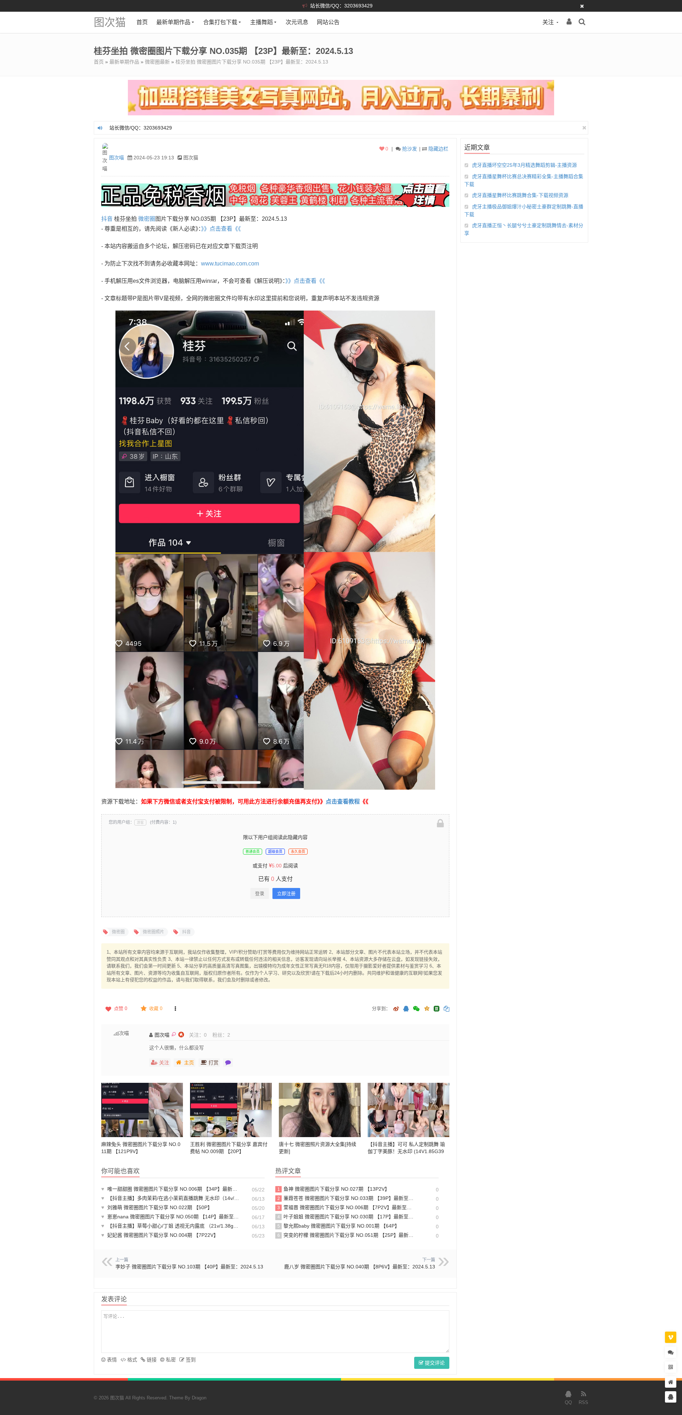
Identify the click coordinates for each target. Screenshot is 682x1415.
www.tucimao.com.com (230, 263)
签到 (190, 1359)
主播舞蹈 (261, 22)
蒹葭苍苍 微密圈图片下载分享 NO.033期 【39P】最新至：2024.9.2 (345, 1198)
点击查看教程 (343, 802)
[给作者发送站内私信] (228, 1062)
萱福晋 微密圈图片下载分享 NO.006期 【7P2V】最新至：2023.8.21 (345, 1207)
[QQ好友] (406, 1009)
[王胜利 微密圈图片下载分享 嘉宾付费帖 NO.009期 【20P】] (231, 1110)
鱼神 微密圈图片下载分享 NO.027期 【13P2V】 (333, 1189)
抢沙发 (409, 149)
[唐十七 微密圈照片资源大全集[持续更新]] (320, 1110)
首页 (142, 22)
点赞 (120, 1008)
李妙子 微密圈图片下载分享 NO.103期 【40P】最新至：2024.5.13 (189, 1266)
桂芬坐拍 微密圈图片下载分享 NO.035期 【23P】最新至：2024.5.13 (251, 62)
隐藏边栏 (438, 149)
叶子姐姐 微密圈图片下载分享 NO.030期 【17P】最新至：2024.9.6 (345, 1216)
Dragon (199, 1397)
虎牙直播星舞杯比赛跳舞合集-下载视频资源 (520, 195)
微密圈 (146, 219)
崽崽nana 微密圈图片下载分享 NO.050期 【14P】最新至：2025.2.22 (170, 1216)
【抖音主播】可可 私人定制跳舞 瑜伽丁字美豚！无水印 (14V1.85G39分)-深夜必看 (406, 1151)
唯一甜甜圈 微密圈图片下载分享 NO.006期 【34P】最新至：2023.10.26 (170, 1189)
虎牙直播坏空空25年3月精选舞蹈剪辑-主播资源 (524, 165)
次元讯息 (297, 22)
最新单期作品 (173, 22)
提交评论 (434, 1363)
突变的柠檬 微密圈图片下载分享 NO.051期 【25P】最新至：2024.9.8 (345, 1235)
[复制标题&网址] (446, 1009)
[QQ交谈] (670, 1397)
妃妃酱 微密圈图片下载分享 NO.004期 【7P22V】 (159, 1235)
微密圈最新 (157, 62)
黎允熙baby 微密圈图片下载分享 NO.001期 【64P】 (338, 1226)
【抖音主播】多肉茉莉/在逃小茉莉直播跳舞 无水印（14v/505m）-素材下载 (170, 1198)
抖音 (107, 219)
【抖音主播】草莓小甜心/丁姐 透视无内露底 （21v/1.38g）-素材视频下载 (170, 1226)
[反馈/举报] (175, 1008)
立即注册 (286, 893)
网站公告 (328, 22)
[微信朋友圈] (417, 1009)
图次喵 (116, 157)
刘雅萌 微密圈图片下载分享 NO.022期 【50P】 (156, 1207)
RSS (583, 1402)
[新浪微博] (396, 1009)
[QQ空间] (426, 1008)
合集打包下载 (220, 22)
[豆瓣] (436, 1008)
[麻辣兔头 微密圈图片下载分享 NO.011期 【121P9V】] (142, 1110)
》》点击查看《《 (221, 229)
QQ (568, 1402)
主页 (189, 1062)
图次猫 (110, 22)
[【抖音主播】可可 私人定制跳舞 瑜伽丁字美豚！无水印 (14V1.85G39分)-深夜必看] (408, 1110)
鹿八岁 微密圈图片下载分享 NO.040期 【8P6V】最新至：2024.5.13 (359, 1266)
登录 (259, 893)
